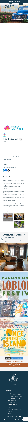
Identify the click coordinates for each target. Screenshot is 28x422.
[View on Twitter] (8, 171)
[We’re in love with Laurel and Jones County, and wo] (14, 314)
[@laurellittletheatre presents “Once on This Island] (14, 342)
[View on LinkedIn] (4, 171)
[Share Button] (21, 139)
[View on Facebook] (6, 171)
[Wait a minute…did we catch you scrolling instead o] (14, 257)
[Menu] (21, 3)
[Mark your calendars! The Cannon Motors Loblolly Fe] (14, 286)
